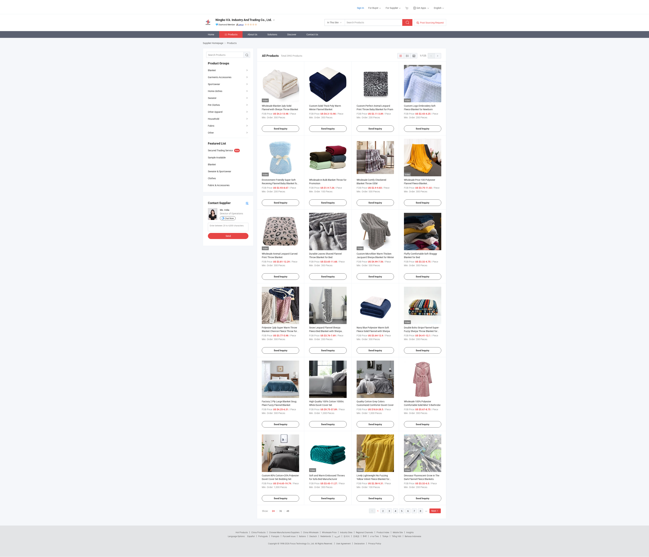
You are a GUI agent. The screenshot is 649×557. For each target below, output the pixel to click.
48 (287, 511)
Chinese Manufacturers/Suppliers (284, 532)
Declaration (359, 543)
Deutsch (313, 536)
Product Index (383, 532)
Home (211, 34)
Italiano (302, 536)
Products (232, 34)
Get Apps (421, 7)
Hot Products (242, 532)
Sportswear (214, 84)
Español (251, 536)
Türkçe (385, 536)
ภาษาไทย (374, 536)
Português (263, 536)
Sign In (360, 7)
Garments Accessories (219, 77)
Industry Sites (346, 532)
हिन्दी (365, 536)
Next (433, 510)
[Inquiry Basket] (407, 7)
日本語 (356, 536)
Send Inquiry (280, 128)
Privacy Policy (374, 543)
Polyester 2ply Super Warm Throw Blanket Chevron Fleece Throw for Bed (279, 331)
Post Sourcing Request (432, 22)
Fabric (211, 125)
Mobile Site (398, 532)
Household (213, 118)
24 (273, 511)
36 (280, 511)
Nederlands (325, 536)
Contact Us (312, 34)
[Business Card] (247, 203)
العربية (337, 536)
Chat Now (229, 218)
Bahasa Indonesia (413, 536)
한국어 (347, 536)
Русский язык (289, 536)
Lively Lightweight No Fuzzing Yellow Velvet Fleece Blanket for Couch (373, 479)
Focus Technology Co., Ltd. (302, 543)
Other (211, 132)
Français (275, 536)
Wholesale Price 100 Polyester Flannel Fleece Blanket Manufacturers (419, 183)
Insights (410, 532)
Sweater (212, 98)
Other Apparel (215, 111)
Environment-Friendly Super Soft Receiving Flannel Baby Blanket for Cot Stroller (280, 183)
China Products (258, 532)
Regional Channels (364, 532)
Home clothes (215, 91)
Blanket (212, 70)
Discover (291, 34)
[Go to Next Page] (438, 55)
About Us (252, 34)
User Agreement (343, 543)
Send (228, 236)
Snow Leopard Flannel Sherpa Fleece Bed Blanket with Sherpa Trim (325, 331)
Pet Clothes (214, 104)
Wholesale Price (329, 532)
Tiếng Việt (396, 536)
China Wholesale (310, 532)
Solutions (272, 34)
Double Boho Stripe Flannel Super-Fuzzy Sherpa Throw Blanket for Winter (421, 331)
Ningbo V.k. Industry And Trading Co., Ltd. (243, 20)
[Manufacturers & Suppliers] (224, 7)
